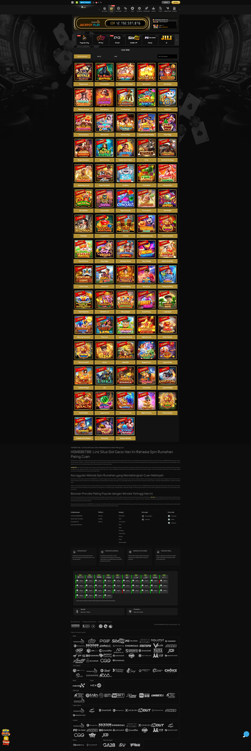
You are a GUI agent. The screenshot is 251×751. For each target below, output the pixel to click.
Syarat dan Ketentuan (76, 525)
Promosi (174, 11)
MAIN (147, 224)
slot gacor (153, 497)
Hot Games (104, 11)
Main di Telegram (86, 2)
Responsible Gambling (77, 519)
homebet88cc (148, 516)
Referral (100, 522)
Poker (160, 11)
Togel (132, 11)
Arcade (153, 11)
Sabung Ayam (167, 11)
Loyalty (100, 519)
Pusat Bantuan (75, 522)
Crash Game (146, 11)
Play (96, 25)
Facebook (173, 516)
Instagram (173, 523)
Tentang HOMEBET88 (76, 516)
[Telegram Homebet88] (246, 734)
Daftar (176, 2)
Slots (111, 11)
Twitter (172, 519)
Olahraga (139, 11)
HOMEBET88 (74, 467)
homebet (147, 519)
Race (125, 11)
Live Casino (118, 11)
